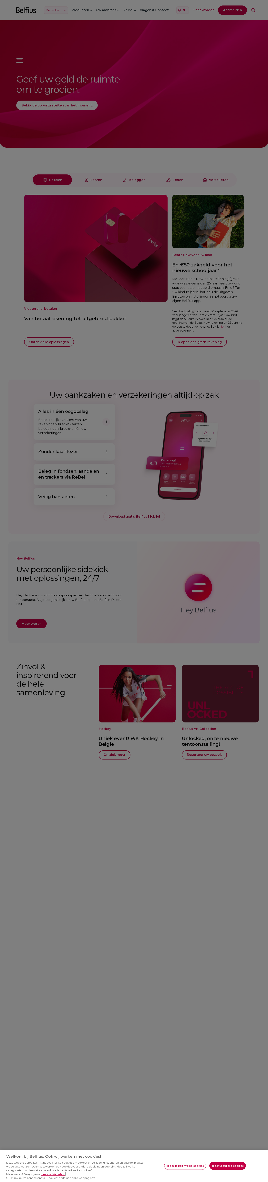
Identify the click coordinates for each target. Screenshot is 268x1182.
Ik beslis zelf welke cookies (185, 1165)
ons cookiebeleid (53, 1174)
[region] (134, 1166)
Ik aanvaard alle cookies (227, 1165)
